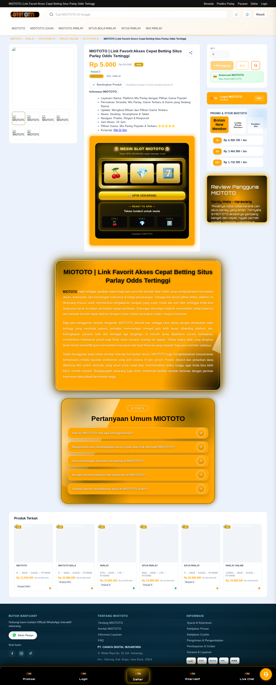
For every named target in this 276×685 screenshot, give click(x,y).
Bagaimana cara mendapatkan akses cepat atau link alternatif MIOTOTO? (123, 447)
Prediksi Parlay (226, 3)
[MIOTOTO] (25, 14)
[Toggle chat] (266, 674)
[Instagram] (21, 653)
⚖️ (247, 14)
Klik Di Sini (120, 130)
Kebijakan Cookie (198, 634)
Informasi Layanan (110, 634)
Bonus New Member (219, 124)
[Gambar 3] (48, 118)
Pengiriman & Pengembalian (205, 640)
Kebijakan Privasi (198, 628)
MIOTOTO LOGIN (42, 28)
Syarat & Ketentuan (199, 622)
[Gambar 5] (18, 133)
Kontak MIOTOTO (109, 628)
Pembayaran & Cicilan (201, 646)
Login (264, 3)
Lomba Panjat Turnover (238, 125)
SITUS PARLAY (131, 28)
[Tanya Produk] (255, 65)
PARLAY (30, 39)
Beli (242, 65)
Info (259, 98)
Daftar (254, 3)
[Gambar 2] (33, 118)
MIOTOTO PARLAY (71, 28)
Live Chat (247, 679)
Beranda (209, 3)
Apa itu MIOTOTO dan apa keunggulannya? (102, 433)
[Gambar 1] (18, 118)
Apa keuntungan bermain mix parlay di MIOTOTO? (107, 461)
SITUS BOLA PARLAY (102, 28)
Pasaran (243, 3)
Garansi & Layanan (199, 652)
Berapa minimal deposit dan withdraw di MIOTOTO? (109, 475)
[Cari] (51, 14)
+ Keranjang (222, 65)
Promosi (29, 679)
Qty (213, 48)
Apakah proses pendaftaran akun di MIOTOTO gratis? (110, 488)
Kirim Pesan (25, 635)
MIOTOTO (18, 28)
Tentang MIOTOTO (110, 622)
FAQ (101, 640)
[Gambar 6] (33, 133)
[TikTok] (30, 653)
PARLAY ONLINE (69, 39)
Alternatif (192, 679)
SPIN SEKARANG (142, 195)
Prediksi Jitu (255, 125)
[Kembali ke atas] (267, 664)
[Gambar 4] (62, 118)
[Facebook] (12, 653)
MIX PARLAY (154, 28)
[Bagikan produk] (191, 53)
